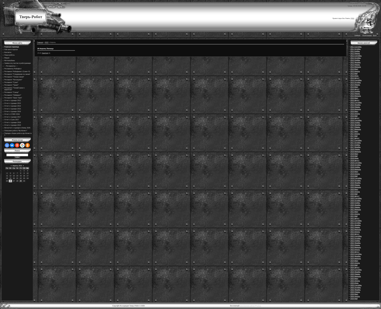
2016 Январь (355, 107)
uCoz (259, 306)
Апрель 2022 (17, 166)
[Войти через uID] (7, 145)
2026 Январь (355, 292)
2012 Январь (355, 53)
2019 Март (354, 171)
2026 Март (354, 294)
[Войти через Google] (22, 145)
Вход (375, 35)
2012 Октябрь (355, 58)
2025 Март (354, 278)
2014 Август (354, 89)
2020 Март (354, 189)
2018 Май (353, 156)
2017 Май (353, 136)
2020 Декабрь (355, 205)
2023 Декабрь (355, 256)
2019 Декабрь (355, 183)
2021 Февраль (355, 209)
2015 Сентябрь (356, 102)
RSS (352, 18)
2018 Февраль (355, 151)
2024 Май (353, 265)
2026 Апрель (355, 296)
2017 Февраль (355, 129)
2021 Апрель (355, 214)
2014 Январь (355, 85)
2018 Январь (355, 149)
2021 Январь (355, 207)
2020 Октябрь (355, 200)
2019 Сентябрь (356, 178)
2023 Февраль (355, 247)
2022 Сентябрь (356, 236)
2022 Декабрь (355, 243)
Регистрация (367, 35)
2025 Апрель (355, 281)
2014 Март (354, 87)
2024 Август (354, 267)
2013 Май (353, 73)
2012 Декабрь (355, 62)
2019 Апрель (355, 174)
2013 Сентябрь (356, 80)
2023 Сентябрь (356, 254)
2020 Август (354, 196)
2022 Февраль (355, 229)
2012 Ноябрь (355, 60)
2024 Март (354, 261)
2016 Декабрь (355, 125)
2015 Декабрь (355, 105)
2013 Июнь (354, 76)
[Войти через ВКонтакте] (12, 145)
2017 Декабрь (355, 147)
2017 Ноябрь (355, 145)
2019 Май (353, 176)
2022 (46, 42)
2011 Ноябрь (355, 51)
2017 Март (354, 131)
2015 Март (354, 98)
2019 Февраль (355, 169)
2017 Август (354, 138)
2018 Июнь (354, 158)
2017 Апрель (355, 134)
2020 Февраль (355, 187)
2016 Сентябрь (356, 120)
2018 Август (354, 160)
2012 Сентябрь (356, 56)
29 (21, 181)
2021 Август (354, 218)
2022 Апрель (355, 232)
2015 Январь (355, 93)
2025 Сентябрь (356, 285)
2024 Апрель (355, 263)
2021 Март (354, 212)
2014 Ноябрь (355, 91)
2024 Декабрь (355, 272)
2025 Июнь (354, 283)
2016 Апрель (355, 114)
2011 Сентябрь (356, 47)
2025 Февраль (355, 276)
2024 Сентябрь (356, 270)
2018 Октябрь (355, 165)
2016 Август (354, 118)
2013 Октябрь (355, 82)
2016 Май (353, 116)
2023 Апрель (355, 249)
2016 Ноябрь (355, 122)
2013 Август (354, 78)
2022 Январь (355, 227)
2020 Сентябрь (356, 198)
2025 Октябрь (355, 287)
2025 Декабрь (355, 290)
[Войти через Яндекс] (17, 145)
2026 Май (353, 298)
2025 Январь (355, 274)
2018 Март (354, 154)
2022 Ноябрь (355, 241)
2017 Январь (355, 127)
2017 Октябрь (355, 143)
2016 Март (354, 111)
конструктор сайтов (247, 306)
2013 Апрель (355, 71)
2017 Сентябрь (356, 140)
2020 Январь (355, 185)
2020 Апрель (355, 192)
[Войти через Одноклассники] (27, 145)
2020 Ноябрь (355, 203)
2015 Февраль (355, 96)
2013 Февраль (355, 67)
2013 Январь (355, 65)
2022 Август (354, 234)
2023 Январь (355, 245)
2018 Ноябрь (355, 167)
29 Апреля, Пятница (45, 48)
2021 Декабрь (355, 225)
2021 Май (353, 216)
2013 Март (354, 69)
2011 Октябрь (355, 49)
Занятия (45, 53)
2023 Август (354, 252)
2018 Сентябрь (356, 163)
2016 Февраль (355, 109)
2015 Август (354, 100)
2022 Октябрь (355, 238)
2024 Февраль (355, 258)
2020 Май (353, 194)
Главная (357, 35)
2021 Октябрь (355, 223)
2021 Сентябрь (356, 220)
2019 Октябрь (355, 180)
